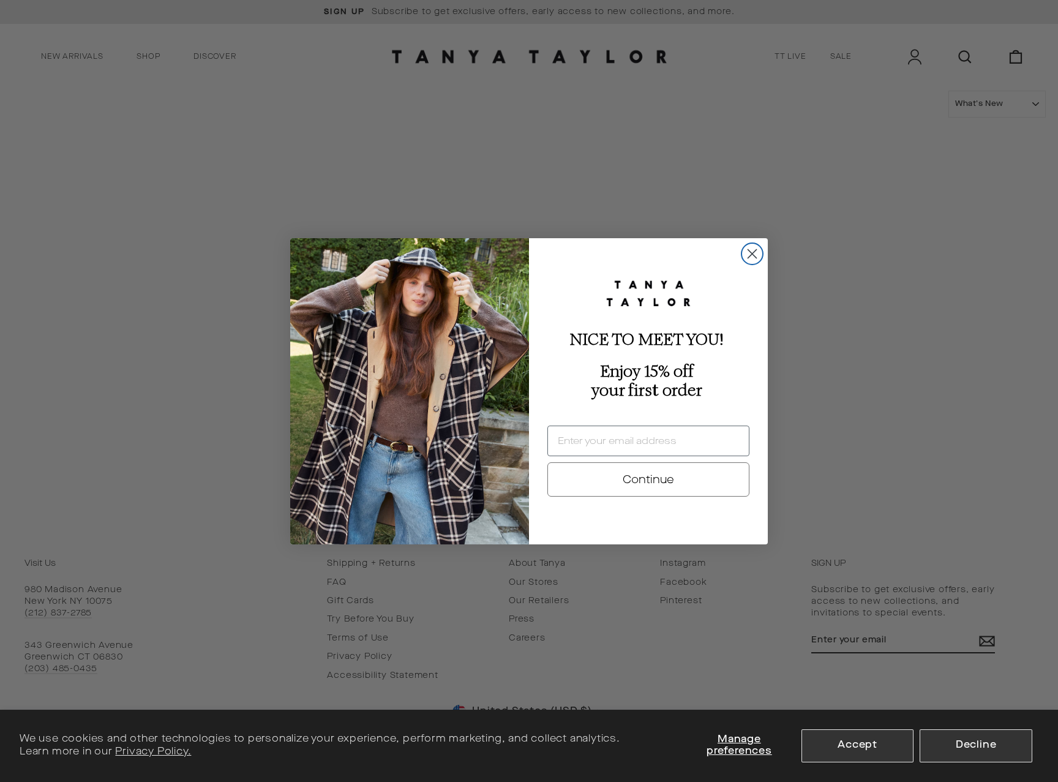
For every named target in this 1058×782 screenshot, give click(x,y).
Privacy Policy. (153, 752)
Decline (976, 745)
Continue (648, 479)
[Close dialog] (752, 254)
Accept (857, 745)
